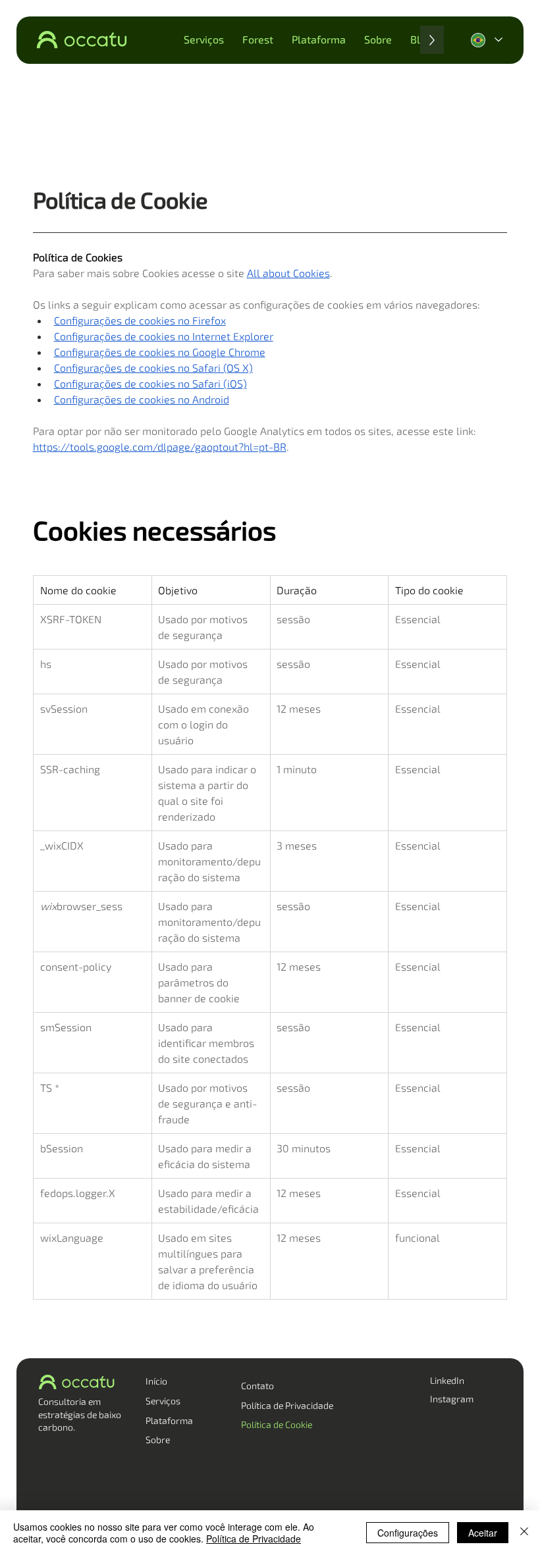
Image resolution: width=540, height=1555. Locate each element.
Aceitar (482, 1532)
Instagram (451, 1398)
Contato (257, 1385)
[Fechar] (524, 1532)
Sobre (158, 1439)
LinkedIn (447, 1380)
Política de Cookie (276, 1424)
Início (156, 1381)
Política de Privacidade (287, 1405)
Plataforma (169, 1420)
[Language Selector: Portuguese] (486, 40)
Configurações (407, 1532)
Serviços (163, 1400)
